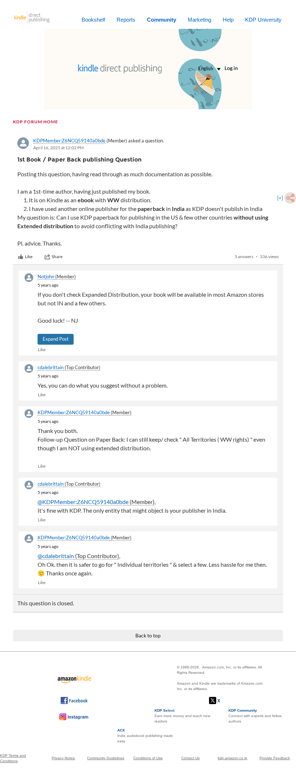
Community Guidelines (105, 758)
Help (228, 20)
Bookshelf (93, 20)
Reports (126, 20)
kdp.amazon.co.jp (232, 758)
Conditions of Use (148, 758)
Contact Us (190, 758)
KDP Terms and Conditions (13, 758)
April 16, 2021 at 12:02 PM (58, 147)
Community (161, 20)
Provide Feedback (275, 758)
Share (57, 256)
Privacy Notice (63, 758)
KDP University (263, 20)
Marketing (199, 20)
